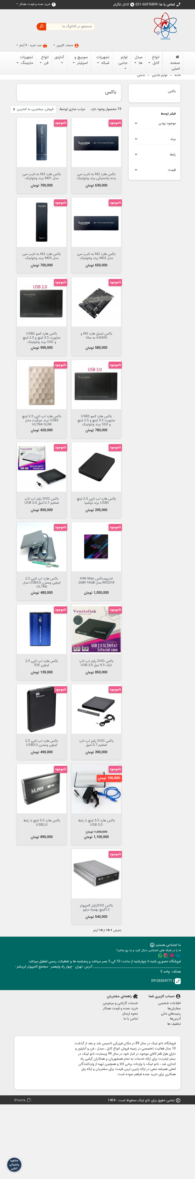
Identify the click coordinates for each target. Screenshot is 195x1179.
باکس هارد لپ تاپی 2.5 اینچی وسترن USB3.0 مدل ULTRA (41, 582)
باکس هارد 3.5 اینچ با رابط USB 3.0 (96, 822)
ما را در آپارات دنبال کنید (172, 955)
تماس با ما (130, 1018)
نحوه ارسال (130, 1013)
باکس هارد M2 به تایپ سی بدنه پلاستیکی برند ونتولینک (96, 176)
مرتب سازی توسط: (71, 109)
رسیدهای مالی (171, 1013)
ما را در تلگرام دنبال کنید (177, 955)
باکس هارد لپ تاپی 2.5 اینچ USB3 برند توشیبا (96, 500)
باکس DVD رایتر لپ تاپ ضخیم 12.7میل (96, 742)
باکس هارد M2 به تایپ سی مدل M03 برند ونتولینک (41, 255)
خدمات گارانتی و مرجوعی (120, 1003)
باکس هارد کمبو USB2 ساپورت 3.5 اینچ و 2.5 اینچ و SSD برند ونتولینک (41, 337)
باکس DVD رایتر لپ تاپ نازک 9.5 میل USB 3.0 (96, 662)
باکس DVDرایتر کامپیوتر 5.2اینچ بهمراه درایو (96, 907)
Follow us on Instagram (166, 955)
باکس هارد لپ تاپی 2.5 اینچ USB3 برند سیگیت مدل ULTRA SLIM (41, 420)
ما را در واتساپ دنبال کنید (160, 955)
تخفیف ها (174, 1024)
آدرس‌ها (175, 1018)
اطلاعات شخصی (169, 1003)
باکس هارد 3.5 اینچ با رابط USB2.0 (41, 822)
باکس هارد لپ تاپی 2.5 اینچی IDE (41, 662)
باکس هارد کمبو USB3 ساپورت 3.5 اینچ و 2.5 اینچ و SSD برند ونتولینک (96, 420)
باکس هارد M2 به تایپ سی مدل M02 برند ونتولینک (96, 255)
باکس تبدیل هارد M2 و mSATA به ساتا (96, 335)
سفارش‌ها (174, 1008)
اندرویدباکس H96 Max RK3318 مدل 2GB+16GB (96, 580)
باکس (172, 91)
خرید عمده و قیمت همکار (37, 4)
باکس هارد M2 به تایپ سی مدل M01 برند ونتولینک (41, 176)
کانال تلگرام (124, 4)
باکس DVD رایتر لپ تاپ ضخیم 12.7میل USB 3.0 (41, 500)
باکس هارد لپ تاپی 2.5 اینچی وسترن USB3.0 (41, 742)
